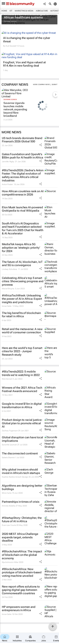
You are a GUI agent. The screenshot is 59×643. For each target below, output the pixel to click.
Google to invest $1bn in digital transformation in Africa (22, 405)
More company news (41, 84)
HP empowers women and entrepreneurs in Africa (18, 608)
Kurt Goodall (11, 46)
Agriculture (42, 11)
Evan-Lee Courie (9, 525)
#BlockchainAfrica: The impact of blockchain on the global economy (22, 555)
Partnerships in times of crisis (20, 501)
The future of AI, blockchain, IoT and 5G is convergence (22, 263)
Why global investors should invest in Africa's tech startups (21, 471)
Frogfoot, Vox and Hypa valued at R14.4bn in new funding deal (24, 64)
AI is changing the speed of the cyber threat (26, 39)
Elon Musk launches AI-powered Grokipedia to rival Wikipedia (22, 209)
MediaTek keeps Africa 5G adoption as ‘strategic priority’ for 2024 (21, 248)
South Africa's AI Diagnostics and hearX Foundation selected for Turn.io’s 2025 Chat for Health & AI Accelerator (22, 228)
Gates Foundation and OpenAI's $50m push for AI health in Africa (22, 156)
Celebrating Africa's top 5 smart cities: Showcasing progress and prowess (22, 281)
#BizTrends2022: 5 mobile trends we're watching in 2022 (21, 373)
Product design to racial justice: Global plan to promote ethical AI (22, 423)
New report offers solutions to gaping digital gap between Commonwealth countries (21, 590)
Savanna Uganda (10, 99)
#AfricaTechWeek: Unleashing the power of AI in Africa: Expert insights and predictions (22, 299)
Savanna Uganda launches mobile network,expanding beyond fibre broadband (14, 109)
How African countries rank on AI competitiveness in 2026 (23, 193)
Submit (54, 84)
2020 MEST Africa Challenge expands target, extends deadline (20, 537)
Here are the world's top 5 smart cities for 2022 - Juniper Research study (22, 351)
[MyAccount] (55, 4)
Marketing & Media (24, 11)
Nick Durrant (7, 379)
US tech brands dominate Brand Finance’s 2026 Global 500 (22, 139)
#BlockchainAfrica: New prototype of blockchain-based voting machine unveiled (22, 572)
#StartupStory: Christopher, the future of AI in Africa (22, 519)
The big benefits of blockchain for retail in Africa (21, 314)
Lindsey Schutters (9, 269)
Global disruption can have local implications (22, 439)
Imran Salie (6, 306)
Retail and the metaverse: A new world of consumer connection (22, 330)
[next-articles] (55, 94)
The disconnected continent (20, 453)
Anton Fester (7, 184)
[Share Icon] (40, 144)
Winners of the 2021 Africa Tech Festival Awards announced (22, 389)
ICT (11, 11)
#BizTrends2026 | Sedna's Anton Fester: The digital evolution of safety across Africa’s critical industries (22, 175)
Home (4, 11)
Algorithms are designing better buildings (22, 487)
